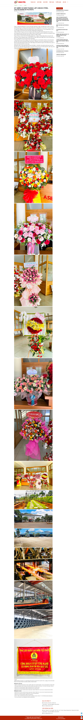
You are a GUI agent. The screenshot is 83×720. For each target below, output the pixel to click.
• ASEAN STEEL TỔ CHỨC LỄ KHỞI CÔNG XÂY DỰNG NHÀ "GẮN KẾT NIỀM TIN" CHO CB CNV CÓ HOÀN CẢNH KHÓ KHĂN (33, 689)
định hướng (32, 680)
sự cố (24, 680)
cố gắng (46, 680)
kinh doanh (52, 680)
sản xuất (49, 680)
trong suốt (21, 680)
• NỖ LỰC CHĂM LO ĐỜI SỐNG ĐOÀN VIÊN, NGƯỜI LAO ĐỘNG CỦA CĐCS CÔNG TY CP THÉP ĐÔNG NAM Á (31, 695)
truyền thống (28, 680)
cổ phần (15, 680)
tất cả (17, 681)
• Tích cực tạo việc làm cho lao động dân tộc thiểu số (22, 697)
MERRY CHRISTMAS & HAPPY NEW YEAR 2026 (62, 26)
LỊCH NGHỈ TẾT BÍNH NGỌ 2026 (61, 13)
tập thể (41, 680)
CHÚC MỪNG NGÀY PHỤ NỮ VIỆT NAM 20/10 (61, 30)
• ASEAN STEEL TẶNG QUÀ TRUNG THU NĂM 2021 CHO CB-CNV (24, 693)
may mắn (20, 681)
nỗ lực (44, 680)
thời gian (18, 680)
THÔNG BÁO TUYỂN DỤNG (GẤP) (61, 54)
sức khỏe (31, 681)
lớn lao (15, 681)
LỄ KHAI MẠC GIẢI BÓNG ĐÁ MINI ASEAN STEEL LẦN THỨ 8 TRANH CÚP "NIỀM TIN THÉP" (62, 46)
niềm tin (38, 680)
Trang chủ (15, 5)
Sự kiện (25, 5)
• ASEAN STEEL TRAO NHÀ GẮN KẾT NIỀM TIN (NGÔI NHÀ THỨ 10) (24, 687)
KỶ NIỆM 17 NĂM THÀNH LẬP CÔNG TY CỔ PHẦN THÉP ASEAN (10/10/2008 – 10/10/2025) (62, 35)
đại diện (28, 681)
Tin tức (21, 5)
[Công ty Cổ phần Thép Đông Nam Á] (20, 2)
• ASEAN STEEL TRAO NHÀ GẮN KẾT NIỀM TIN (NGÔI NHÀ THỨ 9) (24, 688)
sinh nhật (34, 681)
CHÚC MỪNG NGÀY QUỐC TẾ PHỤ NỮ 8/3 (62, 10)
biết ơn (23, 681)
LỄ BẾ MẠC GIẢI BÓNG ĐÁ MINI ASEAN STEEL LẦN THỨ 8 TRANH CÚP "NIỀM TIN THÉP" (62, 40)
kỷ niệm (26, 681)
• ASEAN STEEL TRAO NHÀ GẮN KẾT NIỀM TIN (21, 694)
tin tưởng (35, 680)
